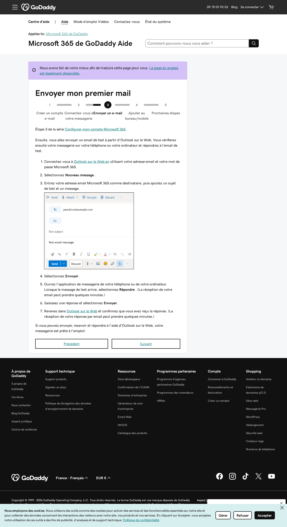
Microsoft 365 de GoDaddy (67, 33)
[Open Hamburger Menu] (13, 7)
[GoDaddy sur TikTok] (245, 479)
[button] (281, 503)
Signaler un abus (55, 387)
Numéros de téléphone (260, 449)
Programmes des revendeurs (175, 392)
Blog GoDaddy (20, 413)
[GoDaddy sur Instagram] (232, 479)
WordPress (253, 416)
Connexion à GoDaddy (222, 379)
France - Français (70, 478)
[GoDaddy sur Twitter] (258, 479)
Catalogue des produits (132, 433)
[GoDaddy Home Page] (30, 478)
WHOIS (122, 424)
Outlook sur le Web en (91, 161)
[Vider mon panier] (271, 7)
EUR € (101, 478)
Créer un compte (218, 400)
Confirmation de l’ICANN (133, 387)
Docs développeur (129, 379)
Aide (64, 21)
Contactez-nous (127, 21)
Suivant (146, 344)
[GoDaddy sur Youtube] (271, 479)
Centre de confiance (24, 429)
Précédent (72, 344)
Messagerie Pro (256, 408)
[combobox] (197, 43)
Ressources (52, 395)
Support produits (56, 379)
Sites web (252, 400)
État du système (158, 21)
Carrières (17, 397)
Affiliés (161, 400)
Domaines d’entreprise (132, 395)
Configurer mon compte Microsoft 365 (95, 129)
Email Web (124, 416)
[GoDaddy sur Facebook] (219, 479)
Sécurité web (254, 433)
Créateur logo (255, 441)
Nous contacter (21, 405)
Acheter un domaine (259, 379)
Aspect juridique (21, 421)
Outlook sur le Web (82, 311)
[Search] (254, 43)
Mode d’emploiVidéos (91, 21)
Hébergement (255, 424)
